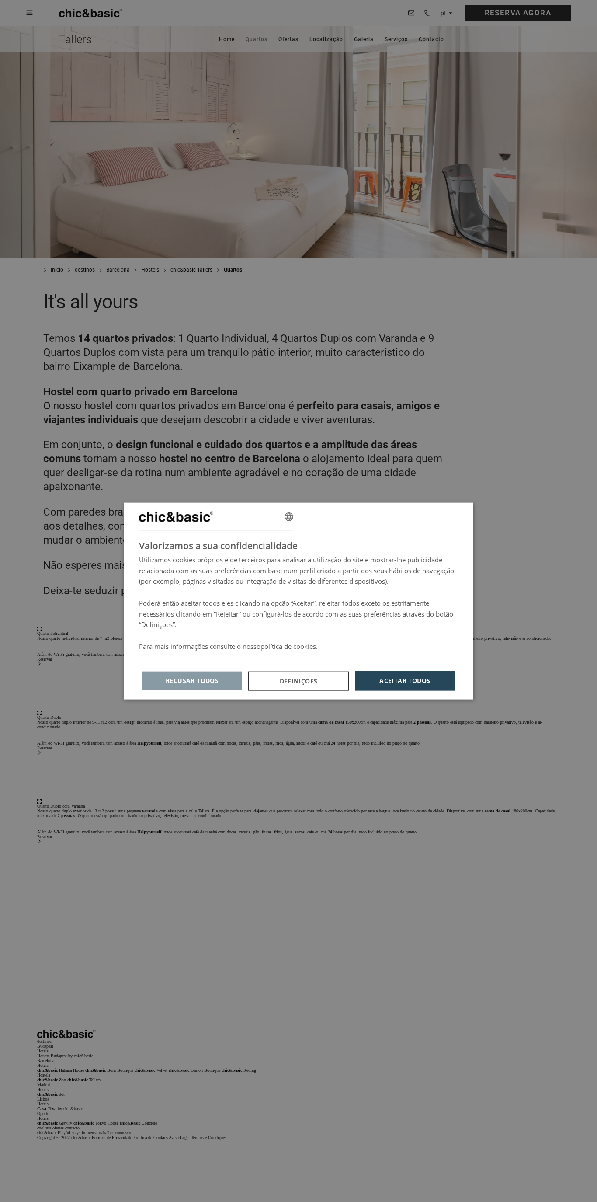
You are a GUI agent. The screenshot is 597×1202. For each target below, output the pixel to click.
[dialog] (298, 601)
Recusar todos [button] (192, 680)
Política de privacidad (171, 656)
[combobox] (289, 516)
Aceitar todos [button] (404, 680)
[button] (298, 680)
